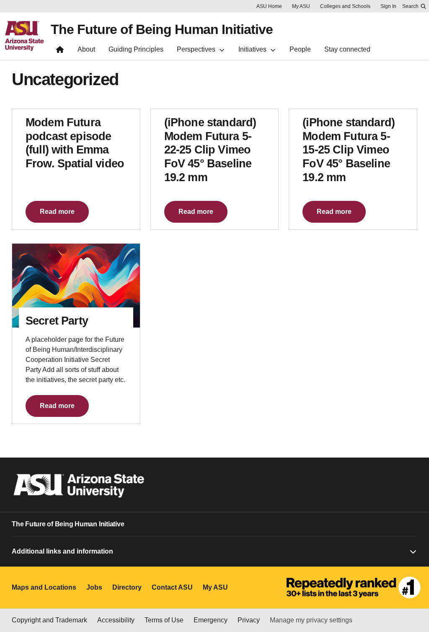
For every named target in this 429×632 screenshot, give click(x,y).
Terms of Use (164, 620)
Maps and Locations (44, 587)
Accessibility (115, 620)
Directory (127, 587)
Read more (57, 211)
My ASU (301, 6)
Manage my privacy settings (311, 620)
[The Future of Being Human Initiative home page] (60, 51)
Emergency (210, 620)
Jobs (94, 587)
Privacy (249, 620)
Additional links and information (62, 551)
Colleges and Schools (345, 6)
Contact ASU (172, 587)
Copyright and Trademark (49, 620)
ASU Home (269, 6)
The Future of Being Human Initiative (162, 29)
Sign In (388, 6)
